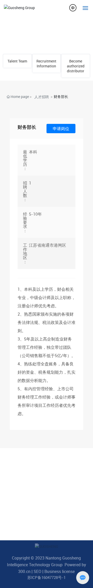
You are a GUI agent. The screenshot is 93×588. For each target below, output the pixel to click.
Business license (59, 571)
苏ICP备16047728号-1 (46, 577)
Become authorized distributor (75, 66)
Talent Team (17, 61)
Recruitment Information (46, 63)
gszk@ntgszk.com (30, 526)
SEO (37, 571)
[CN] (73, 7)
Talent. (14, 30)
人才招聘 (41, 96)
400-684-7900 (27, 472)
